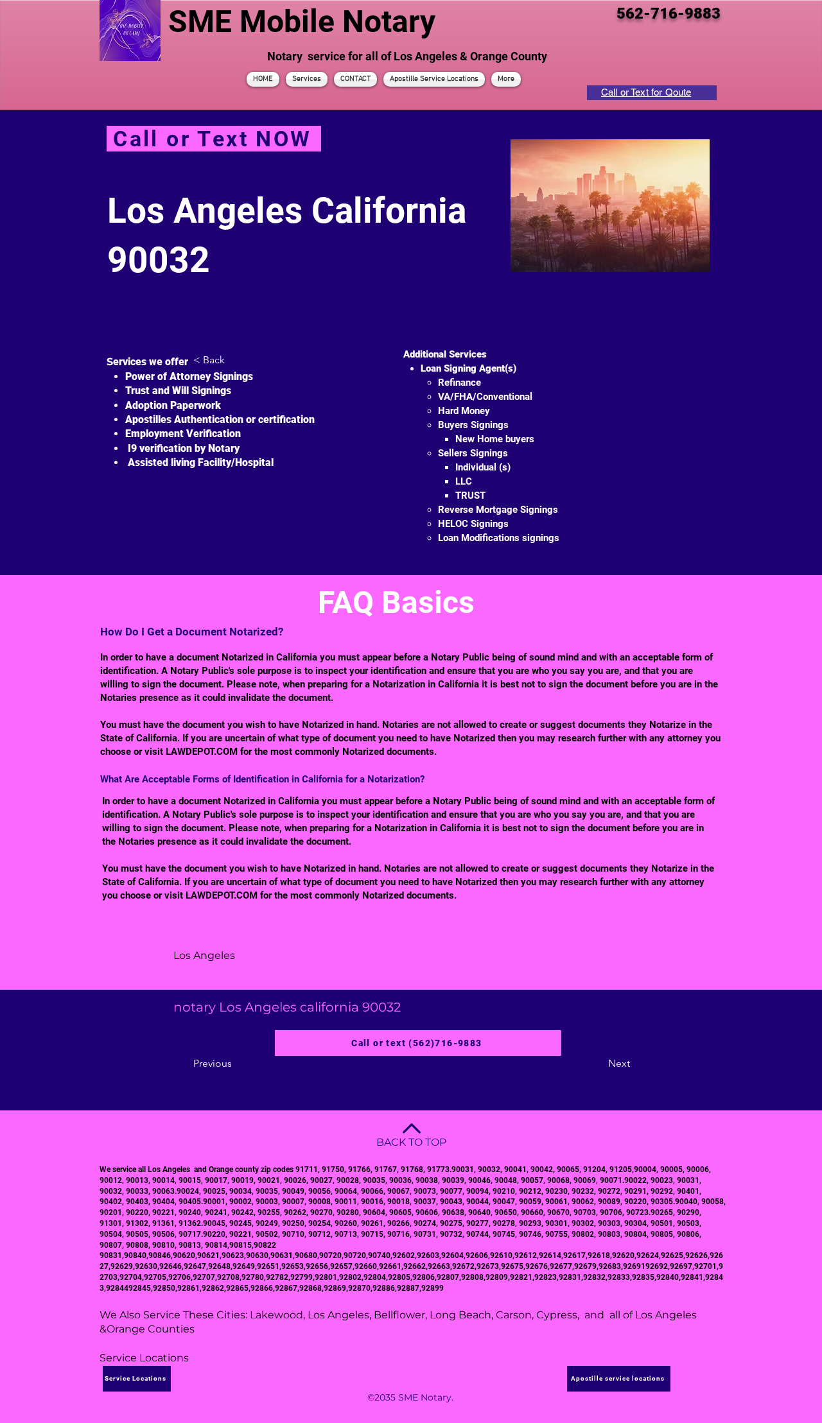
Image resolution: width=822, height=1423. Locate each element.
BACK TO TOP (411, 1142)
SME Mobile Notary (301, 21)
